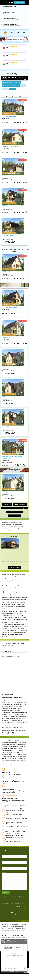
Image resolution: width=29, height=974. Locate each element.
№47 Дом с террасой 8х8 (9, 116)
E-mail (3, 866)
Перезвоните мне (19, 2)
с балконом (17, 82)
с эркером (16, 85)
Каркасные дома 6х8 (22, 508)
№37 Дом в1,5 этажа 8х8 (9, 397)
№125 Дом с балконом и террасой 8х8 (13, 206)
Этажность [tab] (19, 77)
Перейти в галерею (14, 567)
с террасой (12, 89)
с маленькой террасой (8, 82)
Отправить (5, 892)
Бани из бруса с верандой (14, 515)
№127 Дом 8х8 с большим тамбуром (12, 307)
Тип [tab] (5, 77)
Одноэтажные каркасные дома (9, 508)
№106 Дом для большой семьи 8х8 (12, 492)
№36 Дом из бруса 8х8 (8, 367)
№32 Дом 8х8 (6, 337)
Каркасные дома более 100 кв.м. (14, 511)
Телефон (4, 860)
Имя (3, 854)
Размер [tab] (11, 77)
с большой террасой (7, 85)
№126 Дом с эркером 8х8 (9, 235)
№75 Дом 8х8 (6, 426)
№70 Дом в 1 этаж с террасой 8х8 (12, 146)
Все (25, 79)
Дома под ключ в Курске (17, 32)
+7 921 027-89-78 (7, 2)
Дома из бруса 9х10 (7, 504)
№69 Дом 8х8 (6, 272)
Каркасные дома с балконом (20, 504)
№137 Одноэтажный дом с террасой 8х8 (13, 176)
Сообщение (4, 872)
